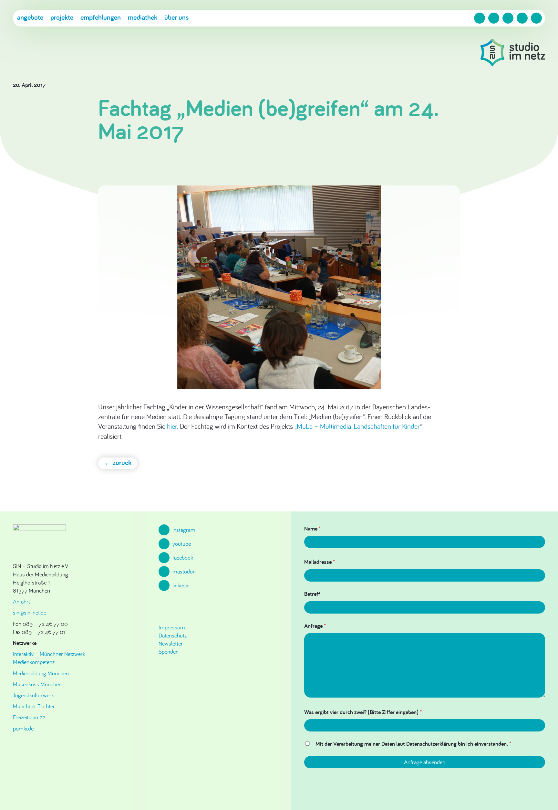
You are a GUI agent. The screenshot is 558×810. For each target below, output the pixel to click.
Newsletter (171, 643)
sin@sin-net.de (29, 612)
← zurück (117, 462)
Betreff (312, 593)
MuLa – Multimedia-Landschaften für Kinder (358, 426)
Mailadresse (319, 561)
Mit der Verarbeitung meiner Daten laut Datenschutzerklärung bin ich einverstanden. (413, 743)
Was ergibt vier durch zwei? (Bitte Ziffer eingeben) (363, 712)
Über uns (176, 17)
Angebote (30, 17)
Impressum (172, 627)
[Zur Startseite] (512, 53)
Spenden (169, 651)
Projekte (61, 17)
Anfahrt (21, 601)
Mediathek (142, 17)
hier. (172, 426)
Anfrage (315, 625)
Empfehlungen (100, 17)
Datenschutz (173, 635)
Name (312, 528)
